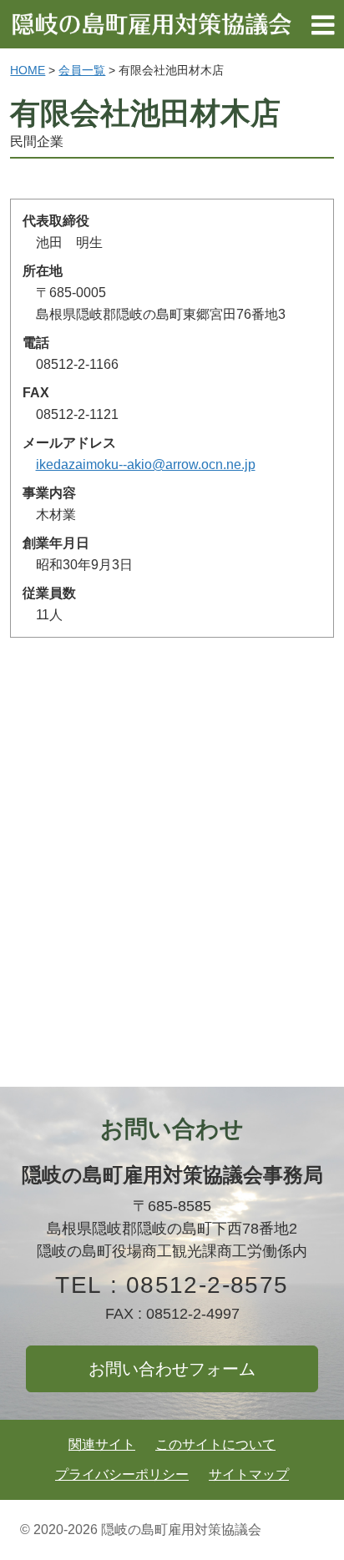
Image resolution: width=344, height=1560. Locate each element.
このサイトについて (215, 1444)
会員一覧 (81, 70)
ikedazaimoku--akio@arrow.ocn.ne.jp (145, 464)
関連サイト (101, 1444)
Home (27, 70)
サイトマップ (249, 1474)
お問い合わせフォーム (172, 1369)
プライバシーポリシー (122, 1474)
